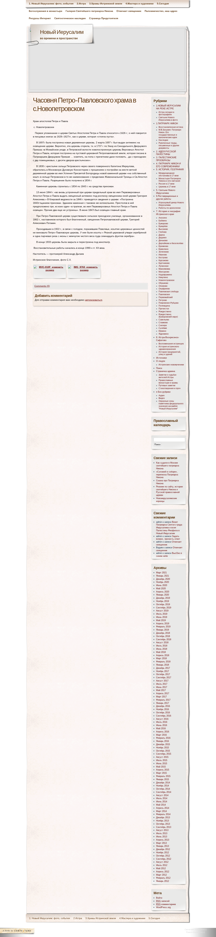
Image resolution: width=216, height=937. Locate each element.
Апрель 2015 (162, 769)
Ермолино (163, 249)
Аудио (162, 395)
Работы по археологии (170, 208)
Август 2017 (162, 680)
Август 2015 (162, 757)
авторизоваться (93, 300)
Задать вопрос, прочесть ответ (168, 537)
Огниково (163, 286)
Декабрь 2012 (163, 849)
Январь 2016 (162, 741)
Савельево (164, 319)
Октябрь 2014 (163, 789)
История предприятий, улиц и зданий (170, 353)
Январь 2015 (162, 779)
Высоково (163, 229)
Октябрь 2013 (163, 824)
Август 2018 (162, 642)
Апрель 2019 (162, 623)
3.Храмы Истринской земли (105, 3)
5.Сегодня (163, 3)
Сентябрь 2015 (163, 754)
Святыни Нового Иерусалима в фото (168, 118)
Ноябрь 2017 (162, 671)
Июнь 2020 (161, 585)
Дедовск (162, 237)
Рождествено (165, 311)
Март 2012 (161, 875)
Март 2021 (161, 572)
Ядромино (164, 334)
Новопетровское (166, 280)
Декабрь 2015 (163, 744)
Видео (162, 398)
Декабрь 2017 (163, 668)
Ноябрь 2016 (162, 709)
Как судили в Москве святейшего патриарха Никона (167, 465)
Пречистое (164, 308)
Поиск (159, 368)
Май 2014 (161, 804)
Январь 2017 (162, 703)
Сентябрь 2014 (163, 792)
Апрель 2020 (162, 591)
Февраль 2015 (163, 776)
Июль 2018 (161, 645)
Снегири (163, 325)
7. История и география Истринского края (168, 212)
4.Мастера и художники (140, 3)
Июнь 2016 (161, 725)
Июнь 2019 (161, 617)
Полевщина (164, 306)
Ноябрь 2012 (162, 852)
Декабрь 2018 (163, 633)
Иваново (163, 254)
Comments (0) (42, 286)
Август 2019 (162, 610)
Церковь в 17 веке (167, 186)
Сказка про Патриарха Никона (167, 482)
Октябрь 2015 (163, 750)
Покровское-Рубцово (169, 303)
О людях (160, 361)
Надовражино (165, 274)
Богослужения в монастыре (45, 11)
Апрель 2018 (162, 655)
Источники (161, 358)
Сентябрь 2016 (163, 715)
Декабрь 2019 (163, 598)
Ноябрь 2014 (162, 785)
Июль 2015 (161, 760)
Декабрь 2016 (163, 706)
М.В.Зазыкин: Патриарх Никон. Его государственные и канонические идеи (170, 133)
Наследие (163, 140)
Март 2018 (161, 658)
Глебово (163, 232)
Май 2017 (161, 690)
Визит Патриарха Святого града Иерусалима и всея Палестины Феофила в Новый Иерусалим (169, 528)
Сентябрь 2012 (163, 859)
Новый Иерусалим (62, 32)
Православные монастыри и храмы (168, 381)
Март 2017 (161, 696)
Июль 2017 (161, 684)
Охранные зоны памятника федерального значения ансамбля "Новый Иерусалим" (171, 405)
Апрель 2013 (162, 840)
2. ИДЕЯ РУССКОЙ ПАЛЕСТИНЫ (166, 153)
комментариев (166, 904)
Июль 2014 (161, 798)
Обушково (163, 283)
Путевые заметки (167, 385)
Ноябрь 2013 (162, 820)
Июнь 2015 (161, 763)
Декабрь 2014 (163, 782)
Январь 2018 (162, 665)
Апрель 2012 (162, 871)
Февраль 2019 (163, 626)
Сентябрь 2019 (163, 607)
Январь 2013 (162, 846)
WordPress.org (163, 907)
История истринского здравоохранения (169, 347)
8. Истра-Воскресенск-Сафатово (167, 338)
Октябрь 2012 (163, 855)
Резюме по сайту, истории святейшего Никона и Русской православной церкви (169, 490)
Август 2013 (162, 830)
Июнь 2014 (161, 801)
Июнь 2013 (161, 836)
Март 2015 (161, 773)
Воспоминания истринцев (171, 344)
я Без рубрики (163, 392)
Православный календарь (166, 423)
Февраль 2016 (163, 738)
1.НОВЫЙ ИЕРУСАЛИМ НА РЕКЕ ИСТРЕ (168, 107)
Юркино (162, 331)
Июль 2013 (161, 833)
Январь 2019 (162, 630)
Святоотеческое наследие (70, 18)
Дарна (162, 235)
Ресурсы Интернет (40, 18)
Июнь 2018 (161, 649)
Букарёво (163, 226)
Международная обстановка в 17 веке (169, 174)
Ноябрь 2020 (162, 582)
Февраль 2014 (163, 814)
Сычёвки (163, 328)
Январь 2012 (162, 881)
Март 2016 (161, 735)
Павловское (164, 294)
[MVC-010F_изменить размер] (50, 270)
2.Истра (81, 3)
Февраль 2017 (163, 700)
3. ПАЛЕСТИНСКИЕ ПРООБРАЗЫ (166, 159)
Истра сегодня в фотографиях (166, 113)
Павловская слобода (169, 291)
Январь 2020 (162, 594)
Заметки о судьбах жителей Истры (167, 376)
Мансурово (164, 272)
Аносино (163, 218)
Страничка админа (165, 371)
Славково (163, 322)
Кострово (163, 257)
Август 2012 (162, 862)
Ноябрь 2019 (162, 601)
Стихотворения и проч (169, 388)
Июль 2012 (161, 865)
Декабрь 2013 (163, 817)
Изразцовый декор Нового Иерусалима (171, 203)
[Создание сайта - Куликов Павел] (197, 931)
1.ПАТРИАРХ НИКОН (167, 123)
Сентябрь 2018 (163, 639)
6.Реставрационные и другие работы (167, 197)
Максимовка (164, 269)
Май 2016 (161, 728)
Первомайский (166, 297)
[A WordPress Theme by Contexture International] (22, 931)
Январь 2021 (162, 576)
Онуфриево (164, 289)
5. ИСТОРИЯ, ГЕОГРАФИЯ (170, 169)
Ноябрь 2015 (162, 747)
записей (162, 901)
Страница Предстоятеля (103, 18)
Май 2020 (161, 588)
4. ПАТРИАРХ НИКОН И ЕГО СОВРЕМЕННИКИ (168, 165)
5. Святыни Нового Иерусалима (165, 191)
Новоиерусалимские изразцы (166, 499)
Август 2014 (162, 795)
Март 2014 (161, 811)
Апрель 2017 (162, 693)
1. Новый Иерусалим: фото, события (51, 3)
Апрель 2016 (162, 731)
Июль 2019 (161, 614)
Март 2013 (161, 843)
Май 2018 (161, 652)
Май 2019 (161, 620)
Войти (159, 898)
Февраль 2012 (163, 878)
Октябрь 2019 (163, 604)
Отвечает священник (128, 11)
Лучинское (164, 266)
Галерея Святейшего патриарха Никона (89, 11)
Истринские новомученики (171, 364)
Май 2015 (161, 766)
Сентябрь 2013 (163, 827)
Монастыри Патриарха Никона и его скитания (170, 179)
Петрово (163, 300)
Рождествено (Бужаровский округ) (168, 315)
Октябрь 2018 (163, 636)
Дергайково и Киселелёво (171, 243)
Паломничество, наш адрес (161, 11)
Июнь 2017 (161, 687)
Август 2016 (162, 719)
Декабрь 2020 (163, 579)
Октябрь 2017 (163, 674)
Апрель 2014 (162, 808)
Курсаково (163, 260)
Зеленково (164, 252)
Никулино (163, 277)
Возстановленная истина (171, 127)
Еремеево (163, 246)
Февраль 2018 (163, 661)
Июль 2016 (161, 722)
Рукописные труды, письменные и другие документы (169, 145)
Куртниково (164, 263)
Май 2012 (161, 868)
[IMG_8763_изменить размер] (84, 270)
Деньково (163, 240)
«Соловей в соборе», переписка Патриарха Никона (167, 474)
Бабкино (163, 220)
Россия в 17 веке (166, 184)
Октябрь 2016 (163, 712)
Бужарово (163, 223)
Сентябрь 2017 (163, 677)
